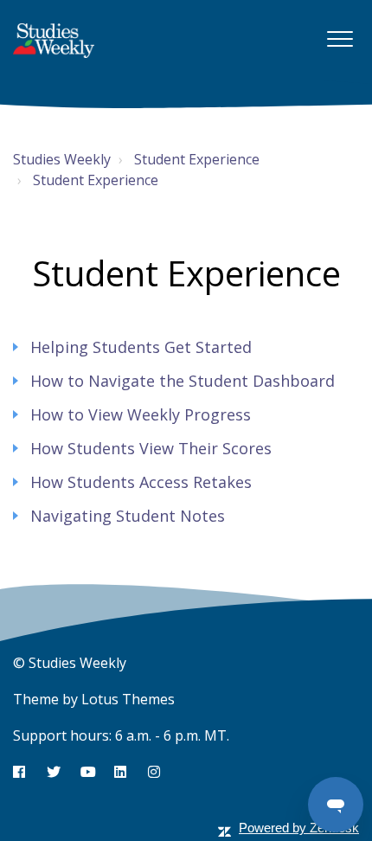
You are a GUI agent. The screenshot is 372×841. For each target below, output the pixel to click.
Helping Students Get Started (141, 347)
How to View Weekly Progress (140, 414)
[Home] (53, 40)
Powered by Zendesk (299, 827)
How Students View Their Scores (151, 448)
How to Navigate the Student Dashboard (182, 380)
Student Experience (197, 159)
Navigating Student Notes (127, 515)
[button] (339, 38)
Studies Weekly (62, 159)
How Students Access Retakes (141, 482)
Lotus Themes (128, 699)
